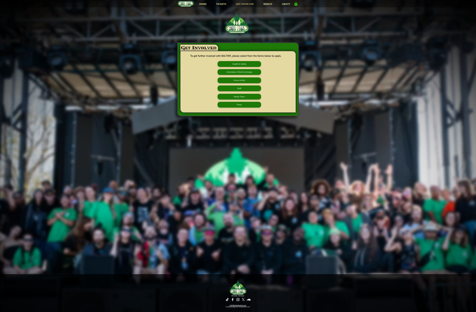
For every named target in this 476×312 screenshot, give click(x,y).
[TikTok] (227, 300)
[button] (221, 4)
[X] (243, 300)
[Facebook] (233, 300)
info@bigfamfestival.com (238, 305)
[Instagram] (238, 300)
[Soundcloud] (249, 300)
